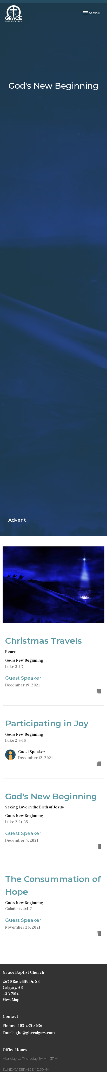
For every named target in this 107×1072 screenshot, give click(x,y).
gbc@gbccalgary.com (35, 1033)
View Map (11, 999)
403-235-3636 (29, 1025)
